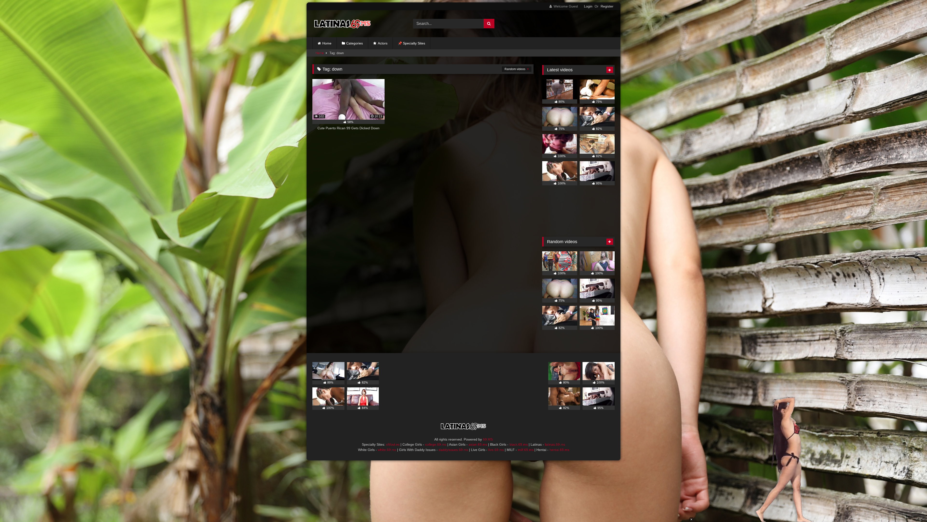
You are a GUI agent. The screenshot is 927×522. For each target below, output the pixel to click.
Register (607, 6)
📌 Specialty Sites (411, 43)
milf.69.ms (526, 450)
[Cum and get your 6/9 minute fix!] (342, 23)
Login (588, 6)
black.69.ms (518, 444)
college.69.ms (435, 444)
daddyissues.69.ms (453, 450)
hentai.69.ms (559, 450)
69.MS (488, 439)
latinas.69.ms (555, 444)
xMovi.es (393, 444)
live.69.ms (496, 450)
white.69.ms (387, 450)
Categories (354, 43)
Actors (382, 43)
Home (326, 43)
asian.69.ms (478, 444)
